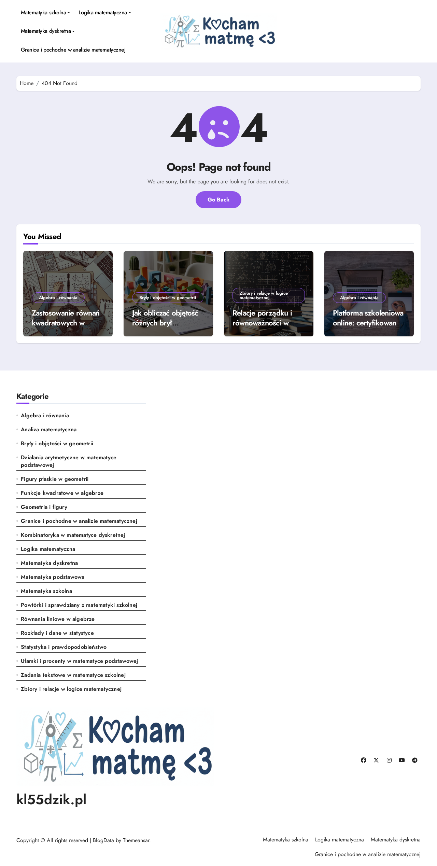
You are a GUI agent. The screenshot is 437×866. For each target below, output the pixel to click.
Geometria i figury (44, 507)
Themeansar (136, 840)
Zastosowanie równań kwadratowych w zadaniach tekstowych (66, 322)
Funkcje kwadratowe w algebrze (62, 493)
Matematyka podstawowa (52, 577)
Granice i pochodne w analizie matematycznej (73, 50)
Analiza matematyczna (48, 429)
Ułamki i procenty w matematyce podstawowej (79, 661)
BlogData (103, 840)
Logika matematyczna (103, 12)
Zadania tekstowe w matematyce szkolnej (73, 675)
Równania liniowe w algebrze (58, 619)
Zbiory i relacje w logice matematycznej (264, 295)
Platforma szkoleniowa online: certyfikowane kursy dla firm (368, 322)
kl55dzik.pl (51, 799)
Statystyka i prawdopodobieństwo (64, 647)
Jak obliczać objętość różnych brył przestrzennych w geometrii (165, 327)
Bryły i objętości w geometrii (167, 297)
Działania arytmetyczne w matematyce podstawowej (68, 461)
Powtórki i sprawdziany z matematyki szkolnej (79, 605)
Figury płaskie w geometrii (54, 479)
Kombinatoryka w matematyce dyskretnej (73, 535)
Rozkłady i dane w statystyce (57, 633)
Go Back (218, 200)
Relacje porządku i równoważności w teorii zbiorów (262, 322)
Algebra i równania (58, 297)
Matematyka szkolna (43, 12)
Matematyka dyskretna (46, 31)
